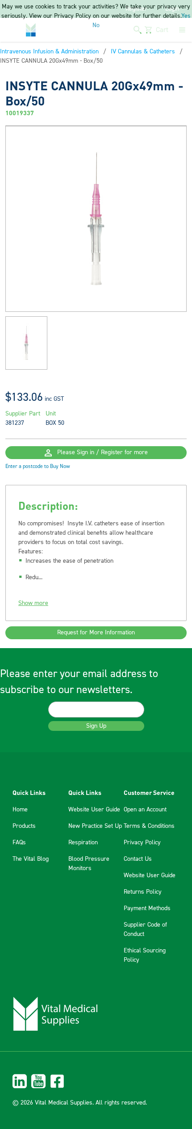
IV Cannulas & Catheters (143, 52)
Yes (186, 16)
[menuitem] (96, 1081)
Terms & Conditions (149, 826)
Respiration (83, 843)
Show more (33, 603)
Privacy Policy (142, 843)
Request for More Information (96, 633)
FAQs (19, 843)
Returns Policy (143, 892)
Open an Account (145, 810)
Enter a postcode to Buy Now (37, 466)
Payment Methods (147, 908)
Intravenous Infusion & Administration (49, 52)
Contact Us (138, 859)
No (96, 25)
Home (20, 810)
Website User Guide (94, 810)
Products (24, 826)
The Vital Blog (31, 859)
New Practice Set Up (95, 826)
